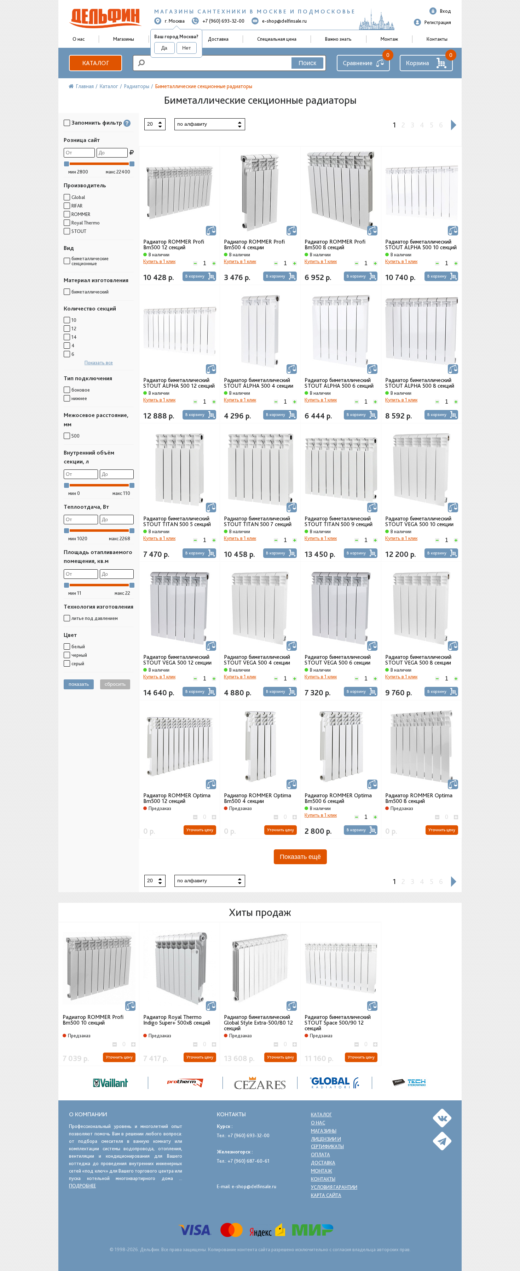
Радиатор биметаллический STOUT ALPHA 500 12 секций (179, 383)
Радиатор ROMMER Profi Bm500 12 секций (173, 244)
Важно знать (338, 39)
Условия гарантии (334, 1187)
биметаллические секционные (90, 261)
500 (75, 435)
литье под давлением (94, 618)
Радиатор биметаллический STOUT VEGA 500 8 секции (418, 660)
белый (78, 646)
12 (73, 328)
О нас (318, 1122)
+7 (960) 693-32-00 (223, 21)
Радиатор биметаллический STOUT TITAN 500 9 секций (338, 521)
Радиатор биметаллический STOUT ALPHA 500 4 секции (258, 383)
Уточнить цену (199, 829)
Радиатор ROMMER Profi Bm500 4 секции (254, 244)
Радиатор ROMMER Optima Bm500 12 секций (176, 798)
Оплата (320, 1154)
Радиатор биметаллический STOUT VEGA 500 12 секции (177, 660)
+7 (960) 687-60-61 (248, 1161)
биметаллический (90, 291)
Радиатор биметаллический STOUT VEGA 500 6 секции (338, 660)
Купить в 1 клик (159, 261)
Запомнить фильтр (96, 123)
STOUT (78, 231)
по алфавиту (192, 124)
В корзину (194, 276)
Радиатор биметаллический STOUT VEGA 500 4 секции (257, 660)
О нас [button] (79, 39)
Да (164, 48)
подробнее (82, 1186)
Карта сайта (326, 1195)
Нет (186, 48)
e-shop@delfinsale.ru (284, 21)
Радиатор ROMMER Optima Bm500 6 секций (338, 798)
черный (79, 654)
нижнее (79, 398)
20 (150, 124)
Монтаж (389, 39)
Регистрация (437, 22)
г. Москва (175, 21)
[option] (260, 1083)
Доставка (218, 39)
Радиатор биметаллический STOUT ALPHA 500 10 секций (421, 244)
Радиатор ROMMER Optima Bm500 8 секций (418, 798)
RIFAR (76, 205)
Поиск (307, 63)
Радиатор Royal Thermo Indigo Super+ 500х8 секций (176, 1020)
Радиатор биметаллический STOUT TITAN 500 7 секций (257, 521)
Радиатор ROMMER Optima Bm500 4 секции (257, 798)
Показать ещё (300, 856)
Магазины (123, 39)
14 (74, 337)
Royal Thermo (85, 222)
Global (78, 197)
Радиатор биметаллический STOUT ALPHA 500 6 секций (339, 383)
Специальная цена (276, 39)
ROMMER (80, 214)
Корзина (417, 63)
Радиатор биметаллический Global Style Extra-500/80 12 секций (258, 1022)
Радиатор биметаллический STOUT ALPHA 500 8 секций (419, 383)
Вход (445, 11)
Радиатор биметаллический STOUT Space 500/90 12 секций (338, 1022)
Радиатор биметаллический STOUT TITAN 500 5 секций (177, 521)
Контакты (437, 39)
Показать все (99, 362)
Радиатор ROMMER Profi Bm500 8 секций (335, 244)
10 (73, 320)
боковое (80, 389)
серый (77, 663)
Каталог (95, 63)
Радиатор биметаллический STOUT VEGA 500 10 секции (419, 521)
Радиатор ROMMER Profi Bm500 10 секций (93, 1020)
